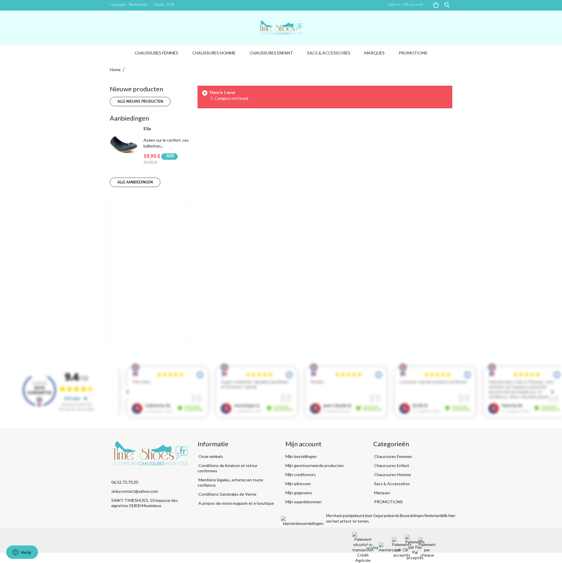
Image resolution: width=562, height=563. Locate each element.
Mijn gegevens (298, 492)
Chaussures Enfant (271, 52)
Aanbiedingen (129, 118)
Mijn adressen (298, 483)
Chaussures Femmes (156, 52)
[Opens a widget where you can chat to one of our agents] (22, 552)
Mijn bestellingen (301, 456)
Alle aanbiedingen (135, 182)
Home (115, 69)
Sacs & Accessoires (328, 52)
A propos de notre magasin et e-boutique (236, 503)
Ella (147, 128)
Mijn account (303, 444)
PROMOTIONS (413, 52)
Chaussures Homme (214, 52)
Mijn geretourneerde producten (314, 465)
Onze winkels (210, 456)
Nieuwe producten (136, 89)
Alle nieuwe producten (140, 101)
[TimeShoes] (281, 27)
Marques (374, 52)
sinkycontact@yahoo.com (134, 491)
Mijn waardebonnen (303, 501)
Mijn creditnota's (300, 474)
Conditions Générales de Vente (227, 494)
